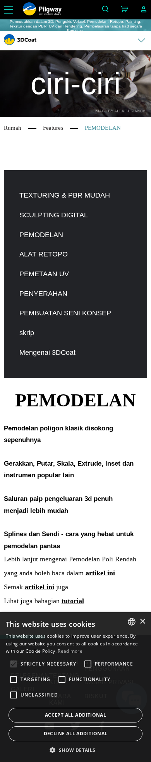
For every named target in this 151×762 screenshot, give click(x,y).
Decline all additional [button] (76, 733)
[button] (75, 749)
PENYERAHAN (43, 294)
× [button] (142, 621)
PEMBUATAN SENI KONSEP (65, 313)
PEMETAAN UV (44, 274)
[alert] (75, 687)
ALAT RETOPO (43, 254)
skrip (26, 333)
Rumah (13, 128)
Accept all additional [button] (75, 715)
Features (53, 128)
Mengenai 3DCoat (47, 352)
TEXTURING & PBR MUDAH (64, 195)
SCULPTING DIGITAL (53, 215)
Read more (70, 651)
